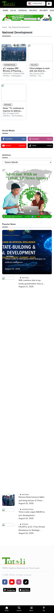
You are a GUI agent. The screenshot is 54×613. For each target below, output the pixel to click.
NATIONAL (22, 10)
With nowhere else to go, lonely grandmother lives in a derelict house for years (32, 282)
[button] (6, 609)
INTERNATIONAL (10, 65)
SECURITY (43, 10)
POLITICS (33, 10)
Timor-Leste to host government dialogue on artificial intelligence (25, 260)
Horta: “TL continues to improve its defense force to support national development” (13, 109)
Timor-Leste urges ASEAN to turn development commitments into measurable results (32, 514)
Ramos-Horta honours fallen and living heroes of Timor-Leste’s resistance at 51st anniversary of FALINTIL (31, 499)
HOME (5, 10)
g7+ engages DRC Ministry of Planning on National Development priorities (13, 69)
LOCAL (13, 10)
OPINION (25, 524)
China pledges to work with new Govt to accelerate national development (40, 69)
